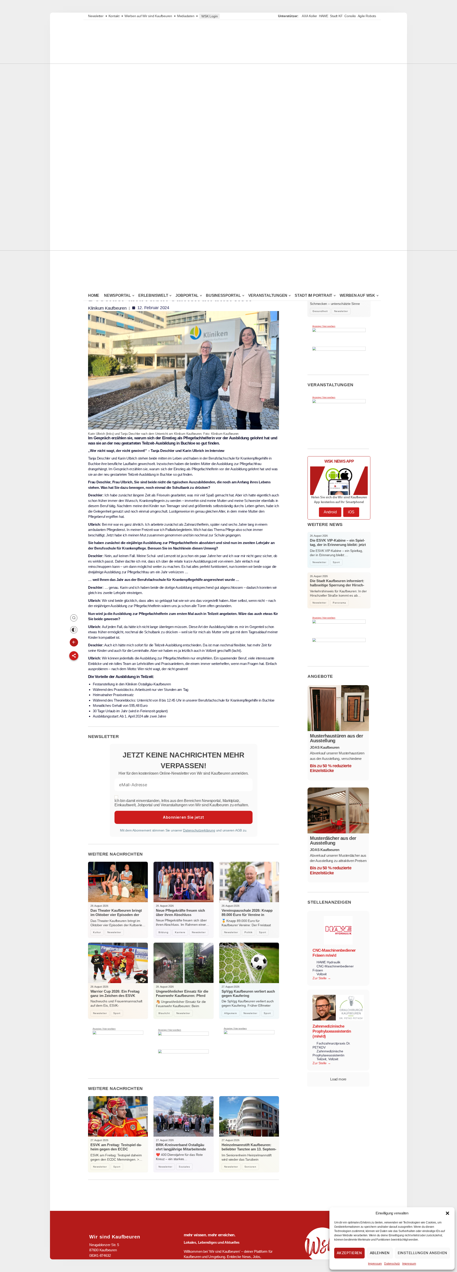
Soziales (184, 1166)
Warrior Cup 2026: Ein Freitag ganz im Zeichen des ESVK (114, 993)
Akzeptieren (349, 1253)
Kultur (97, 932)
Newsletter (96, 16)
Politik (248, 932)
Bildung (164, 932)
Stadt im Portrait (313, 295)
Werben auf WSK (357, 295)
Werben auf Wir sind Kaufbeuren (148, 16)
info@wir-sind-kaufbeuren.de (110, 1266)
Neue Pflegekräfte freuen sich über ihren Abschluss (180, 912)
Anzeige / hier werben (104, 1028)
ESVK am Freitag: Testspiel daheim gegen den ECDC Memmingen (116, 1149)
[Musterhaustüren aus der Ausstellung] (338, 708)
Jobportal (187, 295)
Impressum (375, 1263)
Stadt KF (336, 16)
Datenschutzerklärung (199, 830)
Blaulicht (164, 1013)
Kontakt (114, 16)
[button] (447, 1213)
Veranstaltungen (268, 295)
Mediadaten (185, 16)
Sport (262, 932)
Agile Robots (367, 16)
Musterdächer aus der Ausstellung (333, 841)
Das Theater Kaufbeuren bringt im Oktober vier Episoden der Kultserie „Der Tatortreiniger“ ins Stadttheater (116, 916)
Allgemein (230, 1013)
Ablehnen (380, 1253)
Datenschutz (392, 1263)
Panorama (339, 602)
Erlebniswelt (153, 295)
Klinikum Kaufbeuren (107, 308)
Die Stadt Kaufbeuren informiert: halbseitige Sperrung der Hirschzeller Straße (337, 585)
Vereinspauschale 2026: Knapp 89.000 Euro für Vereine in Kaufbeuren (247, 914)
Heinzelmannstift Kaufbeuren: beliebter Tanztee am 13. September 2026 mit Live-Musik (249, 1149)
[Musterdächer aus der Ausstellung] (338, 810)
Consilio (350, 16)
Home (93, 295)
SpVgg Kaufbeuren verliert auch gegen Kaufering (248, 993)
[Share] (73, 655)
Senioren (250, 1166)
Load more (338, 1079)
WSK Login (209, 16)
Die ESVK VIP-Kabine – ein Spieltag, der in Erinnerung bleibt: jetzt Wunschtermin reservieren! (338, 544)
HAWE (323, 16)
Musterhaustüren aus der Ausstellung (336, 738)
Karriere (180, 932)
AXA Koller (309, 16)
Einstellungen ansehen (422, 1253)
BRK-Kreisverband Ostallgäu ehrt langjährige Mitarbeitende (181, 1147)
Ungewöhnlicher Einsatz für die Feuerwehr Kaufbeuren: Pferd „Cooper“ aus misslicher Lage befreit (182, 997)
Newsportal (117, 295)
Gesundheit (320, 311)
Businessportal (223, 295)
